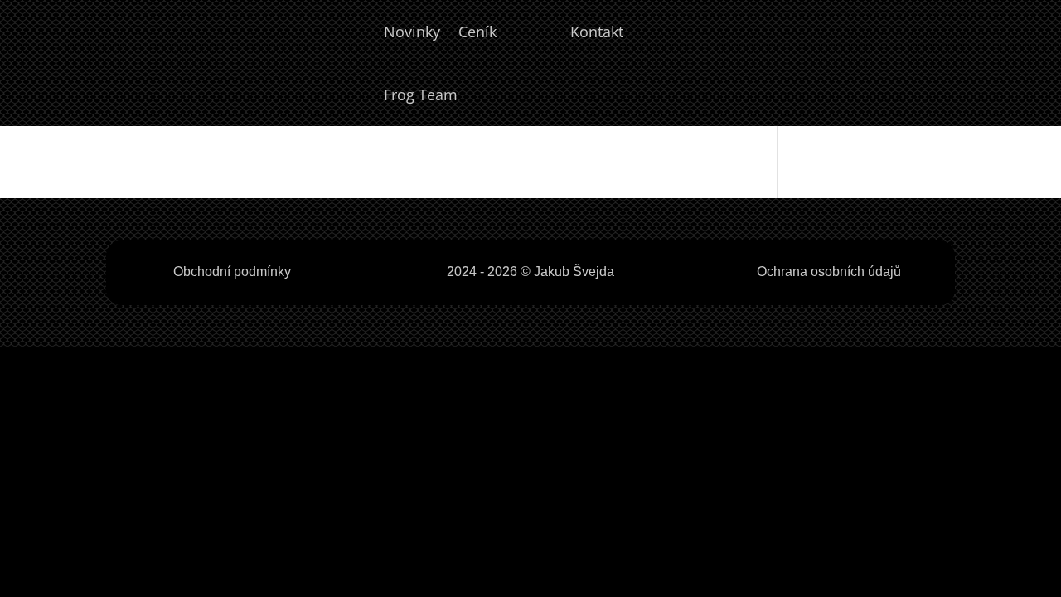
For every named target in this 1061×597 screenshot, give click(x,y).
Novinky (412, 31)
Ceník (477, 31)
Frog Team (421, 94)
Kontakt (596, 31)
